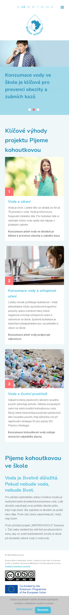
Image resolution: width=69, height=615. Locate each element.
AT (33, 7)
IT (38, 7)
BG (42, 7)
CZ (23, 7)
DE (28, 7)
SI (52, 7)
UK (47, 7)
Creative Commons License (17, 566)
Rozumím (43, 609)
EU (18, 7)
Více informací (24, 609)
